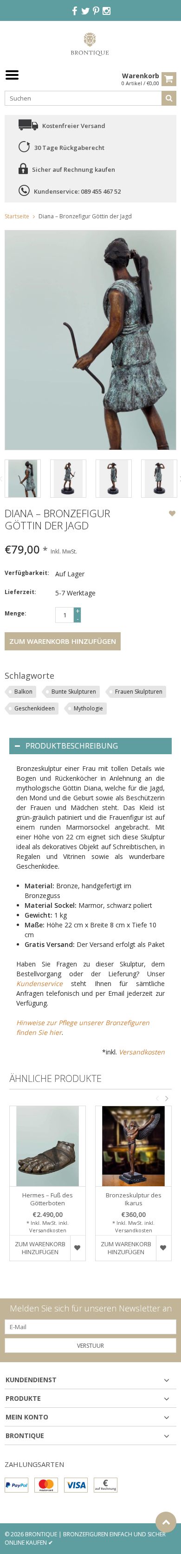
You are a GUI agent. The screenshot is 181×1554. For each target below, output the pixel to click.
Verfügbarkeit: (27, 573)
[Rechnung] (105, 1485)
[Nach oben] (165, 1522)
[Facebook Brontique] (75, 11)
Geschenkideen (34, 708)
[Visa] (76, 1485)
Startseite (17, 216)
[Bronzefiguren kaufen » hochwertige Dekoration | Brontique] (91, 43)
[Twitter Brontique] (85, 11)
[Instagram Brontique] (107, 11)
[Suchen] (169, 98)
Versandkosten (142, 1051)
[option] (22, 478)
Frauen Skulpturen (138, 692)
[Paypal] (16, 1485)
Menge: (15, 613)
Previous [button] (157, 1098)
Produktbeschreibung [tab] (72, 746)
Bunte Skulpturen (74, 692)
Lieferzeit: (20, 592)
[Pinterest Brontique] (96, 11)
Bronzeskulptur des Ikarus (134, 1199)
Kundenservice (39, 983)
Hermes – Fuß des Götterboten (47, 1199)
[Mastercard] (46, 1485)
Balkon (23, 692)
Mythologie (88, 708)
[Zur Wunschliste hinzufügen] (172, 514)
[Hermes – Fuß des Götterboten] (47, 1146)
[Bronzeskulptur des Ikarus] (133, 1146)
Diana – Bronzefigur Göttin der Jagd (85, 216)
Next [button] (166, 1098)
